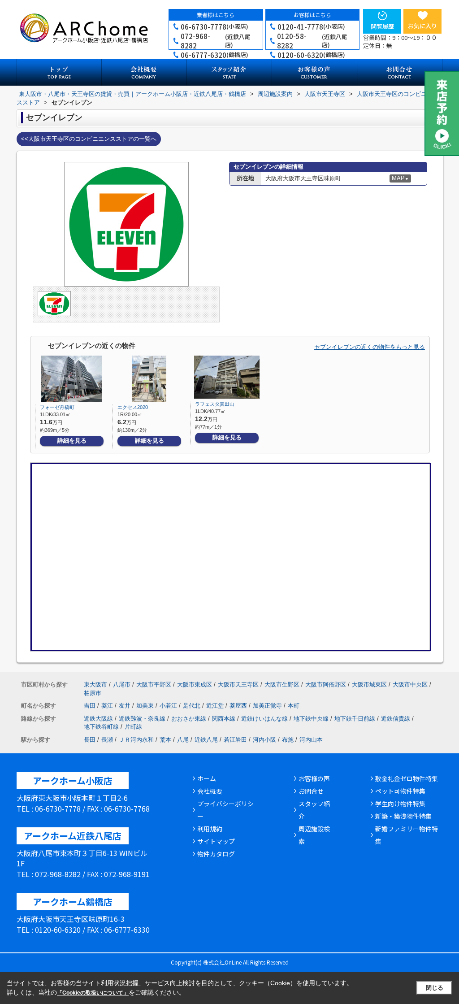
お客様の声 (314, 778)
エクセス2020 (132, 407)
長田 (89, 739)
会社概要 (209, 791)
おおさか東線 (188, 718)
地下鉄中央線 (311, 718)
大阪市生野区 (281, 684)
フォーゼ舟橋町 (57, 407)
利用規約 (209, 828)
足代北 (191, 705)
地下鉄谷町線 (101, 726)
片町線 (133, 726)
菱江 (107, 705)
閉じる (434, 987)
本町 (293, 705)
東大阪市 (95, 684)
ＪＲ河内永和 (136, 739)
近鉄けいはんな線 (264, 718)
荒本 (165, 739)
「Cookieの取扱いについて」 (93, 993)
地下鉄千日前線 (354, 718)
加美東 (145, 705)
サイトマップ (216, 841)
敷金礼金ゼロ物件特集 (406, 778)
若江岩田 (235, 739)
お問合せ (311, 791)
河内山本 (311, 739)
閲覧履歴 (382, 26)
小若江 (168, 705)
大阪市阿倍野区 (325, 684)
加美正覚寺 (267, 705)
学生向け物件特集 (400, 803)
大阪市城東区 (369, 684)
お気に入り (422, 26)
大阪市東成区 (194, 684)
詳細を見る (72, 440)
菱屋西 (238, 705)
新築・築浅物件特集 (403, 816)
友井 (124, 705)
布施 (288, 739)
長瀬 (107, 739)
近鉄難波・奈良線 (142, 718)
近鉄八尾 (206, 739)
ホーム (206, 778)
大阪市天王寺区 (238, 684)
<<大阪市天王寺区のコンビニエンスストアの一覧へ (88, 138)
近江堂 (215, 705)
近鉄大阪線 (98, 718)
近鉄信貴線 (395, 718)
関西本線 (223, 718)
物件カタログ (216, 853)
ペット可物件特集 (400, 791)
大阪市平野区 (153, 684)
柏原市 (92, 693)
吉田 (89, 705)
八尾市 (121, 684)
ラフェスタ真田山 (214, 404)
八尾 (183, 739)
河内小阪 (264, 739)
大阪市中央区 (410, 684)
